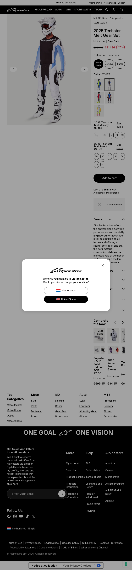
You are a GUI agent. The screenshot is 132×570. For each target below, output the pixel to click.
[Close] (103, 265)
